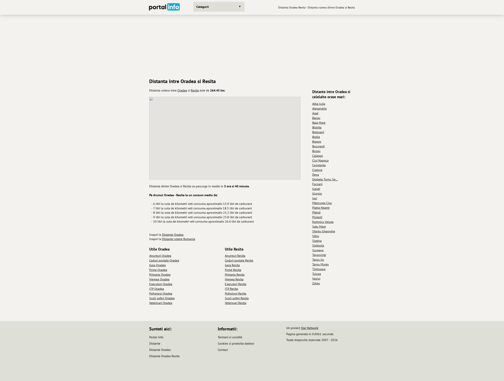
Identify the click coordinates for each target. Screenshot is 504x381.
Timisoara (318, 269)
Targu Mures (320, 264)
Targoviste (319, 255)
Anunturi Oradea (160, 256)
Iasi (314, 198)
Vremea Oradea (159, 279)
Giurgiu (317, 193)
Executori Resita (235, 284)
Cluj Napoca (320, 160)
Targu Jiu (318, 260)
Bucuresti (318, 146)
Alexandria (319, 108)
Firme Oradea (158, 270)
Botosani (318, 132)
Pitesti (316, 212)
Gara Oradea (157, 265)
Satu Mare (319, 226)
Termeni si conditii (230, 337)
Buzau (316, 151)
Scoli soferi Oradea (162, 298)
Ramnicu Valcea (323, 222)
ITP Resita (231, 289)
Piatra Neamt (321, 208)
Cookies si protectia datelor (236, 343)
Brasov (316, 141)
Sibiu (315, 236)
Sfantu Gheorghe (323, 231)
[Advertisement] (252, 45)
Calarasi (317, 156)
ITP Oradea (156, 289)
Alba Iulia (318, 104)
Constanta (319, 165)
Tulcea (316, 274)
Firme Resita (233, 270)
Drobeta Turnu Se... (325, 179)
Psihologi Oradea (160, 293)
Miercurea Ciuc (322, 203)
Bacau (316, 118)
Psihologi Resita (235, 293)
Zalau (316, 283)
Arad (315, 113)
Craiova (317, 170)
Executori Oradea (160, 284)
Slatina (317, 241)
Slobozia (318, 245)
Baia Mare (318, 123)
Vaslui (316, 278)
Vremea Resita (234, 279)
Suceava (317, 250)
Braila (316, 137)
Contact (223, 350)
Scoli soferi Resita (237, 298)
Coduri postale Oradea (164, 260)
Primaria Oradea (159, 275)
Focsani (317, 184)
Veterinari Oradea (160, 303)
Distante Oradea (172, 235)
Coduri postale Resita (239, 260)
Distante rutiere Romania (178, 239)
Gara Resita (232, 265)
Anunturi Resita (235, 256)
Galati (316, 189)
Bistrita (316, 127)
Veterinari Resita (235, 303)
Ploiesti (317, 217)
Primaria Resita (235, 275)
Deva (315, 175)
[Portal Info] (164, 7)
